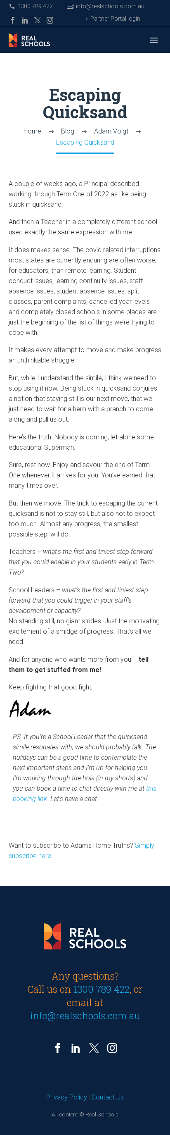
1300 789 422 (35, 6)
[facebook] (58, 1048)
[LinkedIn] (25, 20)
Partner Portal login (115, 18)
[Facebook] (13, 20)
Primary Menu (153, 40)
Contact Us (108, 1097)
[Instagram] (50, 20)
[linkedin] (76, 1048)
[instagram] (112, 1048)
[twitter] (94, 1048)
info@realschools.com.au (110, 6)
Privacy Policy (66, 1097)
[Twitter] (37, 20)
